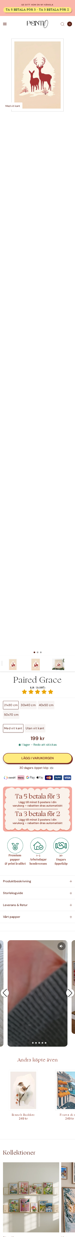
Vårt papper (11, 917)
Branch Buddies (23, 1115)
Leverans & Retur (15, 905)
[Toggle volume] (62, 946)
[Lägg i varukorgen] (37, 758)
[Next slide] (70, 1089)
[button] (5, 993)
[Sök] (62, 24)
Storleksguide (13, 893)
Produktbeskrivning (17, 881)
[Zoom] (37, 75)
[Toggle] (2, 663)
